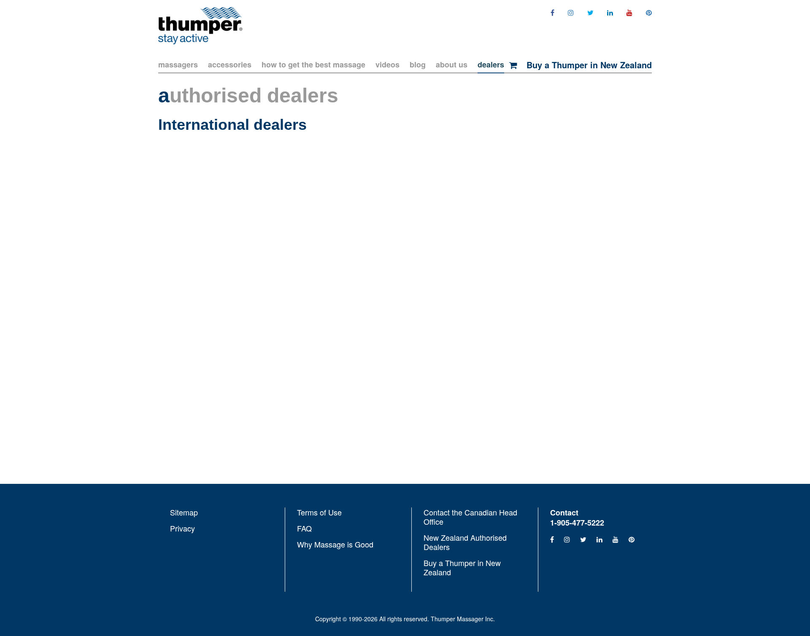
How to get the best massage (313, 64)
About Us (451, 64)
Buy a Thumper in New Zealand (588, 65)
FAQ (304, 528)
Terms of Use (319, 512)
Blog (418, 64)
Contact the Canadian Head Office (470, 517)
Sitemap (184, 512)
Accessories (229, 64)
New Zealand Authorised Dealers (465, 542)
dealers (491, 64)
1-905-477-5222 (577, 523)
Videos (387, 64)
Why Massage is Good (335, 544)
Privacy (182, 528)
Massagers (178, 64)
